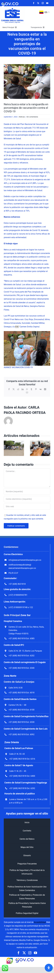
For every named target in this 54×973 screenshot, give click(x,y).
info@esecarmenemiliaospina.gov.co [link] (25, 560)
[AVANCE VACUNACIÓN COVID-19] (27, 81)
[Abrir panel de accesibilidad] (49, 968)
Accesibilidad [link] (40, 922)
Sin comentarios (32, 117)
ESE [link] (17, 326)
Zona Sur (25, 615)
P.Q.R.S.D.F (13, 573)
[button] (6, 448)
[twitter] (38, 3)
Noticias (22, 117)
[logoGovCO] (10, 2)
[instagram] (43, 3)
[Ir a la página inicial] (12, 8)
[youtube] (47, 3)
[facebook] (34, 3)
